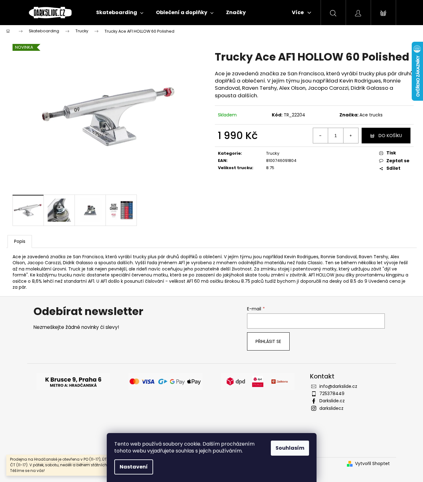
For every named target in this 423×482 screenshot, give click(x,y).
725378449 (331, 393)
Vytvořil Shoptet (372, 464)
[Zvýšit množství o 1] (350, 135)
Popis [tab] (19, 241)
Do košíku (390, 135)
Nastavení (134, 466)
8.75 (270, 168)
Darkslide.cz (332, 401)
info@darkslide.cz (338, 386)
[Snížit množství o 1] (320, 135)
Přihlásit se (268, 341)
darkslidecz (331, 408)
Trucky (272, 153)
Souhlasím (290, 448)
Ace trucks (371, 115)
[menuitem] (120, 12)
